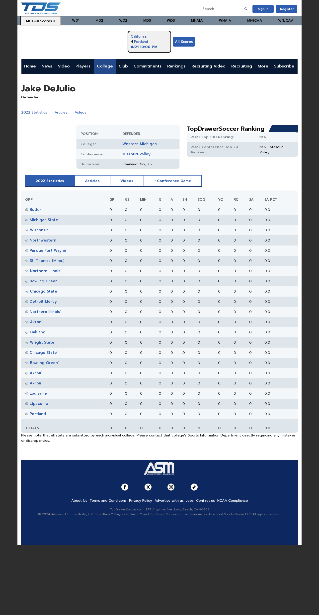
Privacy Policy (140, 500)
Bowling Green (44, 281)
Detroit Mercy (43, 301)
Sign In (263, 9)
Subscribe (284, 66)
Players (83, 66)
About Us (79, 500)
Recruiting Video (208, 66)
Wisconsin (39, 230)
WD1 (76, 20)
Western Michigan (139, 144)
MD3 (147, 20)
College (105, 66)
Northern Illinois (45, 271)
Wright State (42, 342)
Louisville (38, 393)
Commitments (147, 66)
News (47, 66)
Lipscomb (39, 403)
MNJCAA (254, 20)
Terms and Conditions (108, 500)
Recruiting (241, 66)
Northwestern (43, 240)
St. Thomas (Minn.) (47, 260)
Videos (80, 112)
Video (64, 66)
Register (287, 9)
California (139, 36)
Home (30, 66)
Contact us (205, 500)
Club (123, 66)
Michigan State (44, 220)
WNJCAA (286, 20)
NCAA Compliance (232, 500)
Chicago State (43, 291)
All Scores (184, 41)
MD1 (29, 21)
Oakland (38, 332)
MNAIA (197, 20)
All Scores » (45, 21)
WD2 (123, 20)
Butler (35, 209)
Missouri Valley (136, 154)
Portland (141, 41)
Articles (61, 112)
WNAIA (225, 20)
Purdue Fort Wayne (48, 250)
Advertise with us (169, 500)
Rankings (176, 66)
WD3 (171, 20)
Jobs (190, 500)
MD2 (99, 20)
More (263, 66)
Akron (35, 322)
